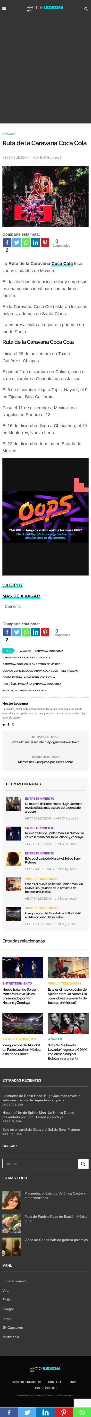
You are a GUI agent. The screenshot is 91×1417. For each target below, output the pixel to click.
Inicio (74, 1382)
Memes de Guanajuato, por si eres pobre (45, 762)
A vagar (8, 134)
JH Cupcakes (12, 1327)
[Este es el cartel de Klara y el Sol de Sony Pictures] (13, 859)
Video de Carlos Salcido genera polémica (56, 1240)
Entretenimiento (40, 798)
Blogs (6, 1318)
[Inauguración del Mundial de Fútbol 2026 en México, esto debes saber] (13, 913)
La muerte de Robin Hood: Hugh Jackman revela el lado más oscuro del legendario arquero (53, 808)
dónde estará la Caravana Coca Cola (29, 677)
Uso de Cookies (46, 1388)
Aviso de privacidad (26, 1382)
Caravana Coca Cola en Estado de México (31, 664)
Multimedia (10, 1337)
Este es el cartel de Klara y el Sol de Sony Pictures (41, 1129)
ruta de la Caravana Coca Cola (24, 690)
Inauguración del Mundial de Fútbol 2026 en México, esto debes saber (53, 915)
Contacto (56, 1382)
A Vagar (25, 651)
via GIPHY (12, 585)
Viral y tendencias (41, 878)
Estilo (6, 1300)
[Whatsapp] (26, 242)
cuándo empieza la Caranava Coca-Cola (30, 670)
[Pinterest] (45, 242)
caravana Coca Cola (49, 651)
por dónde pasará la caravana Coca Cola (32, 684)
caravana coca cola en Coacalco (26, 657)
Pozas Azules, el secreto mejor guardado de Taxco (45, 742)
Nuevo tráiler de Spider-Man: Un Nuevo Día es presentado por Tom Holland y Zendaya (54, 835)
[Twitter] (16, 242)
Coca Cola (62, 263)
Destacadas (69, 670)
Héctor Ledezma (15, 157)
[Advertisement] (45, 75)
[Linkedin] (35, 242)
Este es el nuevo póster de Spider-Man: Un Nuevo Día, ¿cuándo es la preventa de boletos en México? (54, 888)
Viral (5, 1290)
